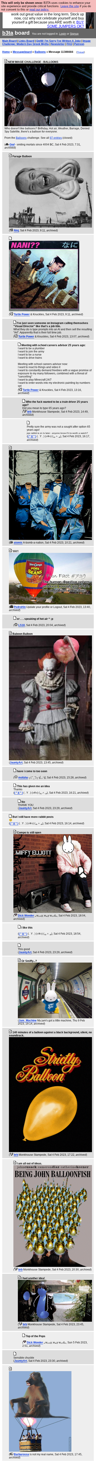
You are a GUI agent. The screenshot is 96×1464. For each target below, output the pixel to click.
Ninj (16, 230)
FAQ (69, 44)
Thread (80, 52)
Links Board (26, 41)
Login (62, 33)
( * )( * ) (32, 436)
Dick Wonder (26, 915)
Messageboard (22, 51)
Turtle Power (22, 314)
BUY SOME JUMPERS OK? (65, 24)
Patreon (79, 44)
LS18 (21, 625)
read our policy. (39, 9)
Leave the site (70, 6)
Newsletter (58, 44)
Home (6, 51)
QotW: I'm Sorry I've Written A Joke (58, 41)
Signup (74, 33)
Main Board (9, 41)
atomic (18, 542)
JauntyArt (16, 762)
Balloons (40, 51)
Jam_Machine (28, 1020)
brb (29, 411)
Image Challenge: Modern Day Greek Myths (46, 42)
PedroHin (20, 607)
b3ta (7, 33)
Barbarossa (21, 1454)
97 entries (56, 137)
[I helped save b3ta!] (7, 144)
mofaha (23, 777)
